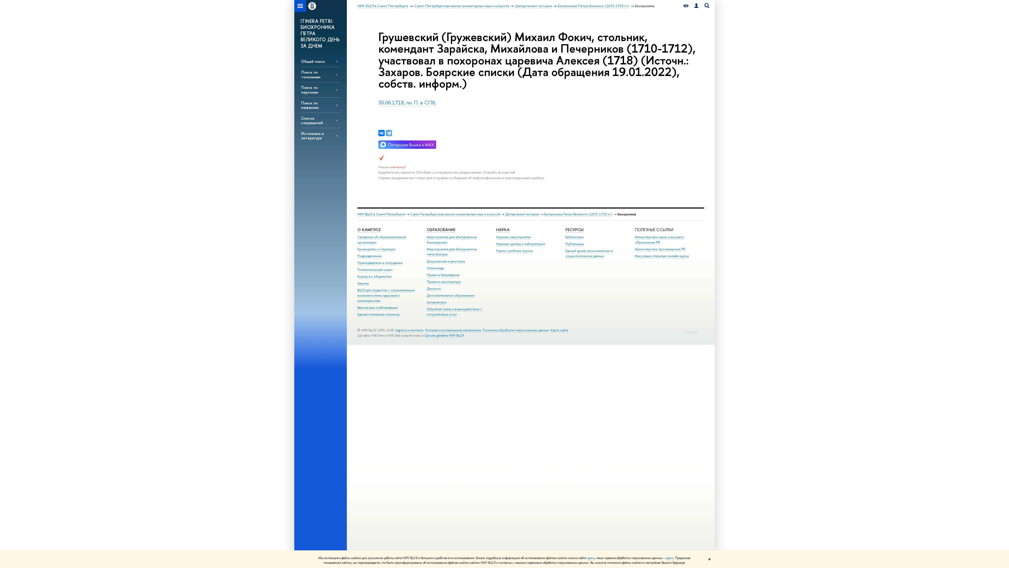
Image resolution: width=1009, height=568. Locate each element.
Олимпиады (435, 268)
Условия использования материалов (453, 330)
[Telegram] (389, 133)
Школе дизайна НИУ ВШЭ (444, 335)
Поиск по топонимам (310, 74)
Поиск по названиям (310, 105)
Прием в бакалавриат (443, 275)
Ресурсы (574, 229)
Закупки (363, 283)
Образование (441, 229)
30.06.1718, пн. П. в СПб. (407, 102)
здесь (591, 558)
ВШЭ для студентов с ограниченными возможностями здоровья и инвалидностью (386, 295)
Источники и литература (312, 135)
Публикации (574, 244)
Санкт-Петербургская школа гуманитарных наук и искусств (455, 214)
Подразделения (369, 256)
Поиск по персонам (309, 89)
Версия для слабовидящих (377, 307)
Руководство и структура (376, 249)
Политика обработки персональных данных (516, 330)
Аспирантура (436, 302)
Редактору (691, 331)
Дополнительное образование (451, 295)
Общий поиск (313, 61)
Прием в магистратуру (444, 282)
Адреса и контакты (409, 330)
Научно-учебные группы (514, 250)
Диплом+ (434, 288)
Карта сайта (559, 330)
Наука (502, 229)
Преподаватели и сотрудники (380, 263)
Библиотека (574, 237)
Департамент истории (522, 214)
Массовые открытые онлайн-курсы (662, 256)
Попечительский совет (375, 269)
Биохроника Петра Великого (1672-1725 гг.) (578, 214)
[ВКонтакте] (381, 133)
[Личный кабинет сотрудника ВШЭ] (696, 6)
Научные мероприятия (513, 237)
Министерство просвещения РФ (660, 249)
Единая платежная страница (378, 314)
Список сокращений (312, 120)
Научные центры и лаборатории (520, 244)
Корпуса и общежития (374, 276)
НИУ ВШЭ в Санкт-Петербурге (381, 214)
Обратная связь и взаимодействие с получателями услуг (454, 312)
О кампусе (369, 229)
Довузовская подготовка (446, 261)
